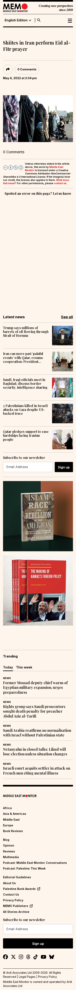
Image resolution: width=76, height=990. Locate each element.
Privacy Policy (13, 900)
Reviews (9, 851)
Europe (8, 825)
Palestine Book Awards (19, 888)
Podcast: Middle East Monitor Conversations (35, 862)
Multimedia (11, 857)
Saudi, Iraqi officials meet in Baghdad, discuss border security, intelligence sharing (25, 383)
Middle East (11, 819)
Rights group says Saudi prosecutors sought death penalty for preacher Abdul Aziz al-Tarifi (34, 711)
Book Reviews (13, 831)
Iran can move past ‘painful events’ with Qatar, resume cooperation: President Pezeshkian (23, 357)
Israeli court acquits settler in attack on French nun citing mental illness (36, 770)
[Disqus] (38, 252)
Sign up (64, 467)
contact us (60, 183)
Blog (6, 839)
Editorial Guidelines (17, 877)
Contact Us (11, 894)
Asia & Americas (14, 813)
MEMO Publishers (15, 906)
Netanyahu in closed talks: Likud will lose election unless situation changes (35, 751)
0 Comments (26, 69)
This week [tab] (24, 667)
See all (67, 317)
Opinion (8, 845)
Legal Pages (27, 976)
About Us (9, 883)
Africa (7, 808)
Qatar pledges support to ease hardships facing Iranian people (26, 435)
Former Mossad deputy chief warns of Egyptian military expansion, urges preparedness (35, 687)
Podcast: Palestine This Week (24, 868)
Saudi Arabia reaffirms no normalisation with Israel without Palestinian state (37, 732)
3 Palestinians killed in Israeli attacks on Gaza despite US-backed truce (25, 410)
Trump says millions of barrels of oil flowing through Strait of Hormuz (25, 332)
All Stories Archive (16, 911)
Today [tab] (8, 667)
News (7, 678)
